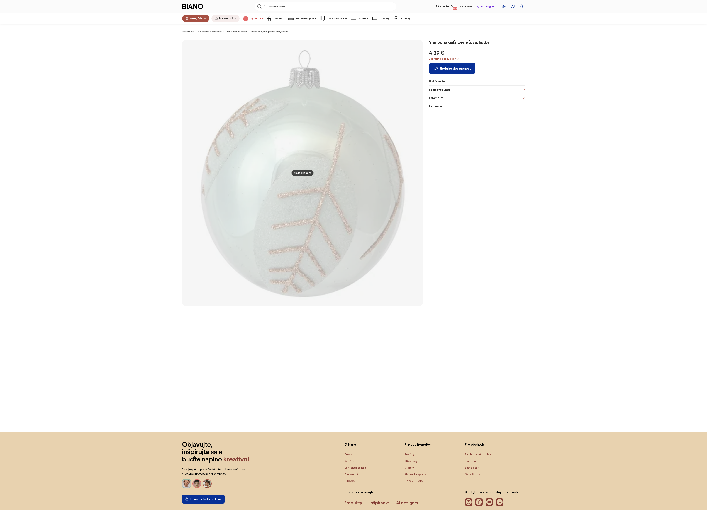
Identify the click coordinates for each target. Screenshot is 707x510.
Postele (363, 18)
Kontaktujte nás (355, 467)
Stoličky (405, 18)
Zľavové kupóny (446, 7)
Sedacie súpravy (306, 18)
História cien (437, 81)
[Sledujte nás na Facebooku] (479, 502)
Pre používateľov (418, 444)
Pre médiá (351, 474)
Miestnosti (226, 18)
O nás (348, 454)
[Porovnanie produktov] (503, 6)
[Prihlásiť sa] (521, 6)
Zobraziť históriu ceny (442, 58)
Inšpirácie (466, 6)
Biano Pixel (472, 461)
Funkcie (349, 480)
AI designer (488, 6)
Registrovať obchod (479, 454)
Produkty (353, 502)
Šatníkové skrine (337, 18)
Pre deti (279, 18)
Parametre (436, 97)
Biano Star (472, 467)
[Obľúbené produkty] (512, 6)
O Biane (350, 444)
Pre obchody (474, 444)
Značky (409, 454)
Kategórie (196, 18)
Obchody (411, 461)
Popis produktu (439, 89)
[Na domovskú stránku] (199, 6)
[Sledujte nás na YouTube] (489, 502)
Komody (384, 18)
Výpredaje (257, 18)
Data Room (472, 474)
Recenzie (435, 106)
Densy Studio (414, 480)
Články (409, 467)
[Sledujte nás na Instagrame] (468, 502)
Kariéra (349, 461)
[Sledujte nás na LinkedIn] (499, 502)
